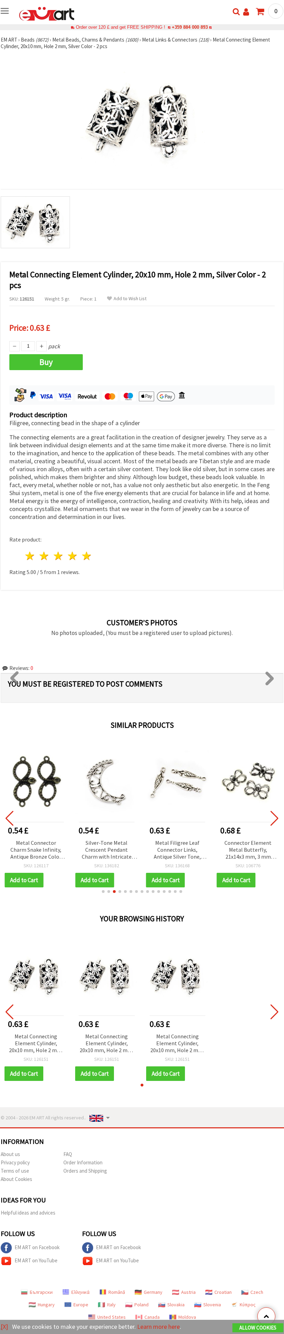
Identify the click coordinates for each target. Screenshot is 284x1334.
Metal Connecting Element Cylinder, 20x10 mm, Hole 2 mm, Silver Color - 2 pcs (36, 1044)
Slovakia (176, 1304)
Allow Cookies (257, 1327)
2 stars (44, 556)
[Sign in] (246, 12)
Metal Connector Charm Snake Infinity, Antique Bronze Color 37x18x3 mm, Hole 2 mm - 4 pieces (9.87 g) (35, 850)
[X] (4, 1327)
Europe (80, 1304)
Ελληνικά (80, 1292)
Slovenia (212, 1304)
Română (116, 1292)
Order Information (83, 1162)
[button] (103, 891)
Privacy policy (15, 1162)
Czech (256, 1292)
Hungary (46, 1304)
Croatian (223, 1292)
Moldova (187, 1317)
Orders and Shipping (85, 1170)
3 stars (59, 556)
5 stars (87, 556)
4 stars (72, 556)
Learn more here (158, 1327)
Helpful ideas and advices (28, 1212)
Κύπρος (248, 1304)
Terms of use (15, 1170)
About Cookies (16, 1179)
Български (41, 1292)
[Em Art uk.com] (46, 13)
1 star (30, 556)
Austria (188, 1292)
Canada (152, 1317)
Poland (141, 1304)
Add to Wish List (130, 298)
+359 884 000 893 (190, 27)
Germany (153, 1292)
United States (111, 1317)
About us (10, 1154)
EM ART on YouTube (36, 1260)
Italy (111, 1304)
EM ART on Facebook (37, 1247)
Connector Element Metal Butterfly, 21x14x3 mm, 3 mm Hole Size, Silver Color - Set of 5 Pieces (248, 850)
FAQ (67, 1154)
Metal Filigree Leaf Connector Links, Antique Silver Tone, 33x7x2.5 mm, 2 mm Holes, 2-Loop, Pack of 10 (177, 850)
